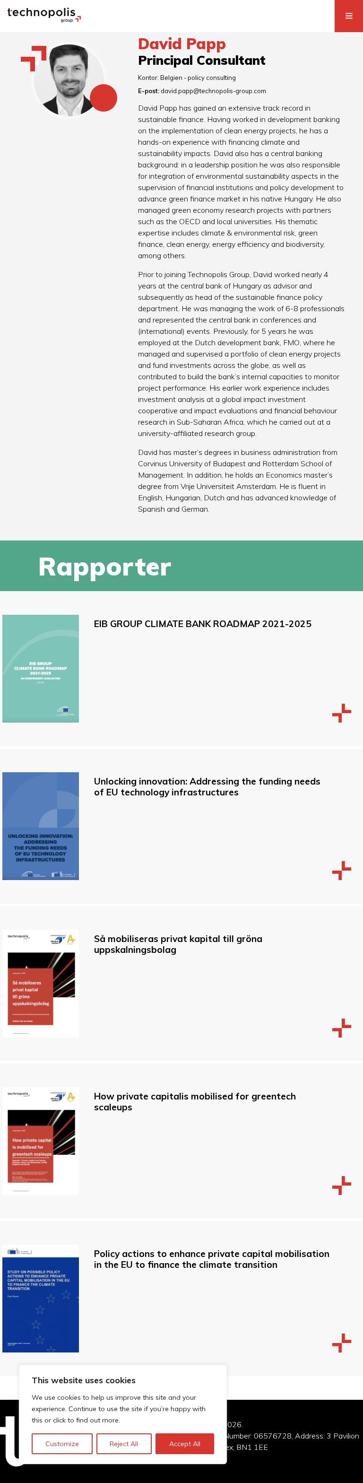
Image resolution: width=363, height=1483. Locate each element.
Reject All (124, 1443)
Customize (62, 1443)
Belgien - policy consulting (198, 77)
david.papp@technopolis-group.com (213, 91)
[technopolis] (44, 20)
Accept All (184, 1443)
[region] (123, 1414)
